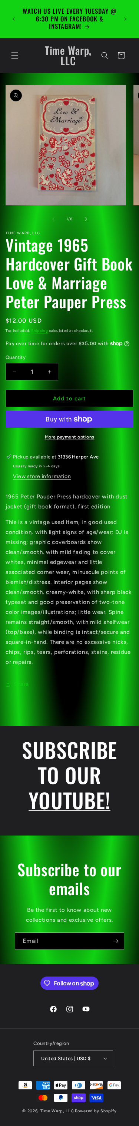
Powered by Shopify (96, 1111)
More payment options (70, 437)
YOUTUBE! (69, 799)
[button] (15, 55)
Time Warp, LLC (57, 1111)
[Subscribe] (115, 941)
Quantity (16, 357)
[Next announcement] (125, 19)
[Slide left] (53, 219)
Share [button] (21, 684)
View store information (42, 476)
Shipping (39, 330)
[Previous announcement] (14, 19)
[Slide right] (86, 219)
